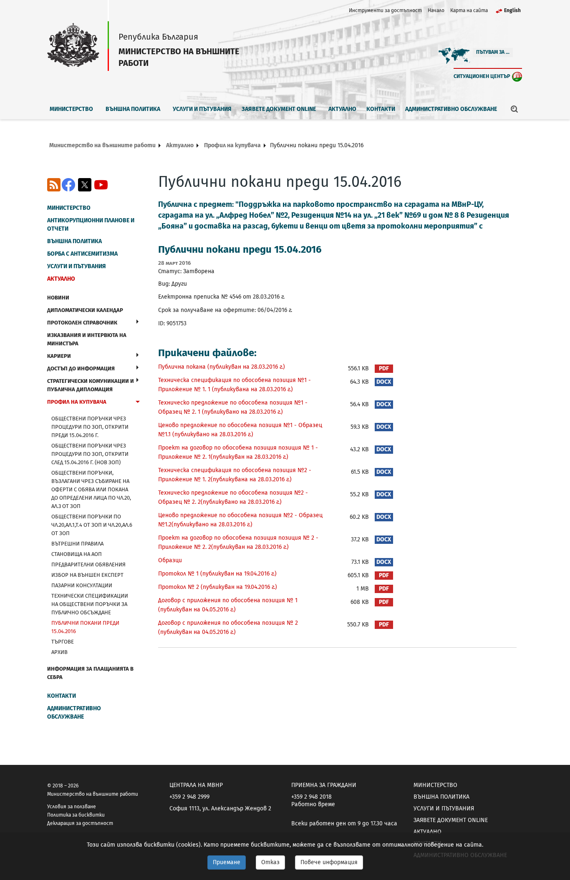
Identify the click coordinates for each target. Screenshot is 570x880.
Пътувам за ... (492, 52)
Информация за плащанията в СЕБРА (90, 673)
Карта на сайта (469, 10)
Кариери (59, 356)
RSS (54, 184)
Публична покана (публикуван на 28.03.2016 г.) (221, 366)
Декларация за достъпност (80, 823)
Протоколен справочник (82, 322)
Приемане (226, 862)
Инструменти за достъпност (385, 10)
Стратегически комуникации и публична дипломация (90, 385)
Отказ (270, 862)
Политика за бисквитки (76, 815)
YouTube (101, 184)
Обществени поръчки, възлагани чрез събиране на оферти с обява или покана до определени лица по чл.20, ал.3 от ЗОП (91, 489)
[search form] (514, 108)
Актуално (342, 109)
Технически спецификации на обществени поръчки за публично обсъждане (89, 604)
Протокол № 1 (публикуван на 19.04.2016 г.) (217, 573)
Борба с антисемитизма (82, 253)
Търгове (62, 642)
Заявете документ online (279, 109)
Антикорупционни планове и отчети (90, 224)
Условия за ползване (71, 807)
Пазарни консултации (81, 585)
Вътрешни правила (77, 544)
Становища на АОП (76, 554)
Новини (58, 297)
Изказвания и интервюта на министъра (86, 339)
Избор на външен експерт (87, 575)
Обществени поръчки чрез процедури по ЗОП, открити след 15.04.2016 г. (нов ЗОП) (90, 454)
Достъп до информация (81, 368)
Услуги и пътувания (202, 109)
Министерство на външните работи (102, 145)
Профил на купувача (232, 145)
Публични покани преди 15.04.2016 (85, 627)
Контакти (380, 109)
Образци (170, 560)
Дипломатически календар (85, 310)
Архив (59, 652)
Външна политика (133, 109)
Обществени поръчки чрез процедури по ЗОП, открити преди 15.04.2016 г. (90, 426)
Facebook (68, 184)
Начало (436, 10)
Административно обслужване (451, 109)
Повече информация (329, 862)
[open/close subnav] (137, 321)
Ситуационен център (482, 76)
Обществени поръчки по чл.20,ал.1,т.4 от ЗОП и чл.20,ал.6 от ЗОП (91, 524)
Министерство (71, 109)
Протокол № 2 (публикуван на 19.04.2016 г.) (217, 587)
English (512, 10)
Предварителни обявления (88, 564)
